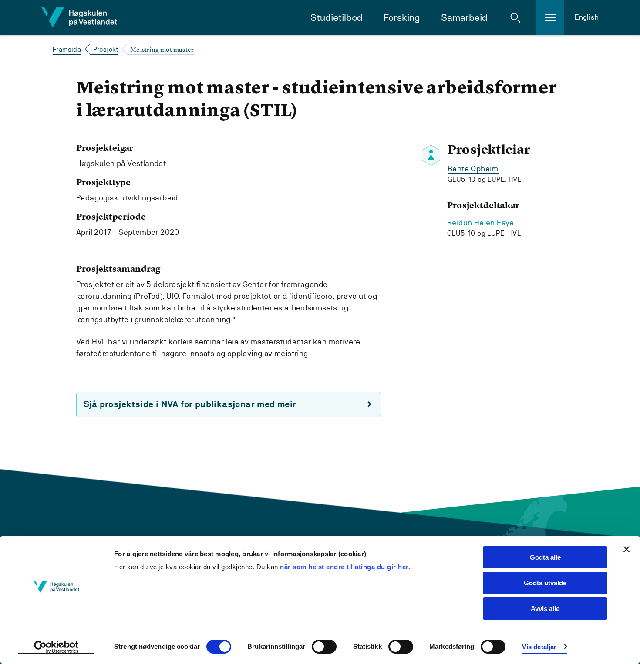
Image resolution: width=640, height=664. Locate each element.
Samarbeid (464, 17)
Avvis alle (545, 608)
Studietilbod (336, 17)
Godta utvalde (545, 583)
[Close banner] (626, 549)
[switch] (324, 647)
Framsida (67, 49)
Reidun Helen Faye (480, 222)
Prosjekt (105, 49)
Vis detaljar (539, 647)
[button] (515, 17)
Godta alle (545, 557)
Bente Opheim (473, 168)
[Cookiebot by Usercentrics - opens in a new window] (56, 647)
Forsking (402, 17)
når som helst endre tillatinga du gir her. (345, 567)
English (587, 17)
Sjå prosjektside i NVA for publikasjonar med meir (190, 404)
